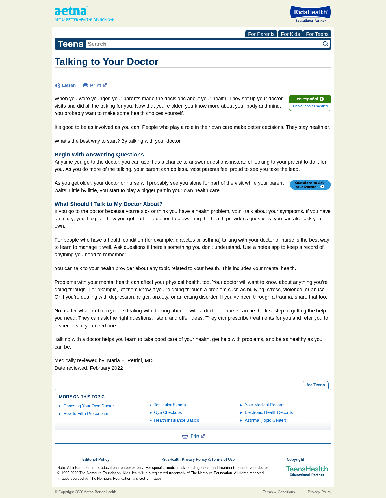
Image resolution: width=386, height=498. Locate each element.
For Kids (290, 34)
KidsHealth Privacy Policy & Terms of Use (198, 460)
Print (95, 85)
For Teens (317, 34)
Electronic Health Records (269, 412)
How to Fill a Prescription (86, 413)
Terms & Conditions (279, 492)
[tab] (316, 385)
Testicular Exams (170, 404)
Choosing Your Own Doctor (88, 405)
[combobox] (203, 44)
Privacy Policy (319, 492)
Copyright (295, 460)
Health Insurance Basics (176, 420)
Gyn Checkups (168, 412)
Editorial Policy (95, 460)
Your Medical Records (265, 404)
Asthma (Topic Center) (265, 420)
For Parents (261, 34)
